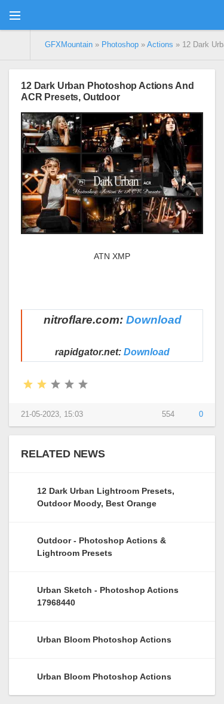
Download (154, 319)
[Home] (15, 45)
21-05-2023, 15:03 (52, 414)
